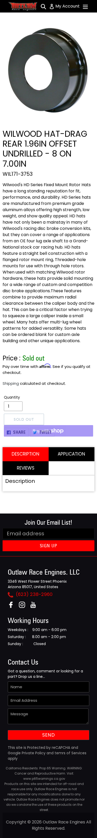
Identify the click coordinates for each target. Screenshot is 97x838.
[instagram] (24, 606)
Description (25, 454)
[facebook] (13, 606)
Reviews (25, 468)
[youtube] (35, 606)
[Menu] (85, 6)
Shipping (11, 383)
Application (71, 454)
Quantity (12, 397)
